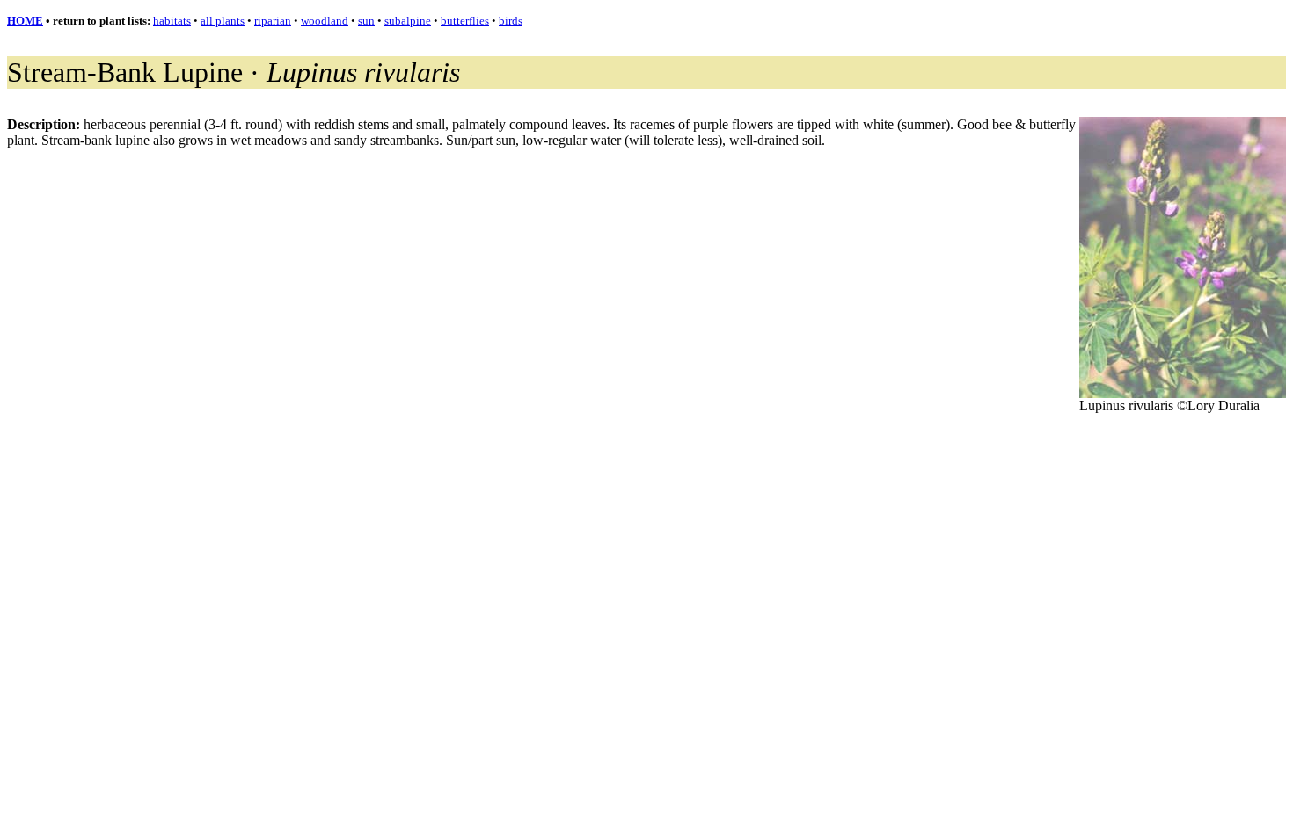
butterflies (465, 20)
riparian (272, 20)
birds (510, 20)
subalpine (407, 20)
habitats (172, 20)
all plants (223, 20)
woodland (324, 20)
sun (366, 20)
